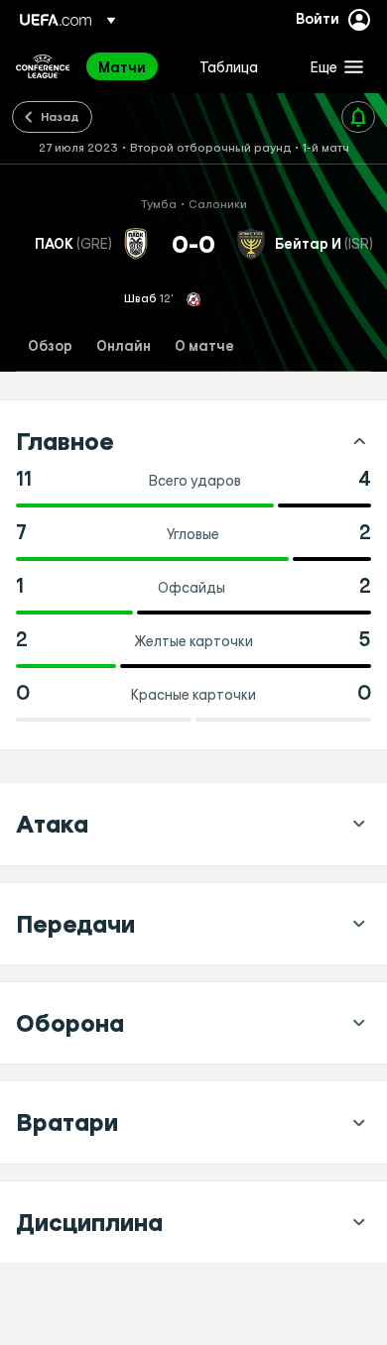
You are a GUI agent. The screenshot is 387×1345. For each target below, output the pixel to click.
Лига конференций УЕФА (42, 66)
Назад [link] (60, 116)
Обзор (50, 346)
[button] (332, 66)
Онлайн (123, 346)
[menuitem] (132, 66)
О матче (204, 346)
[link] (122, 66)
